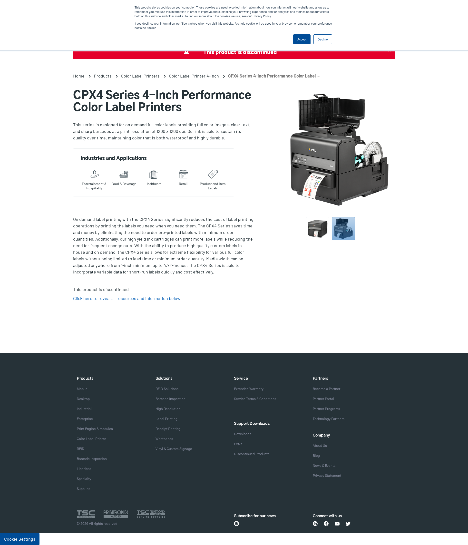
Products (103, 75)
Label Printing (166, 419)
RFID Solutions (167, 389)
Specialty (84, 479)
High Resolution (168, 409)
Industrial (84, 409)
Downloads (242, 434)
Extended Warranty (248, 389)
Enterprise (85, 419)
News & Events (324, 465)
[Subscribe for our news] (236, 523)
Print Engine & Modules (95, 429)
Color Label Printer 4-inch (194, 75)
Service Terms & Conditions (255, 399)
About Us (320, 446)
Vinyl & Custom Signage (174, 449)
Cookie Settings (19, 539)
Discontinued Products (251, 454)
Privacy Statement (327, 475)
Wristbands (164, 439)
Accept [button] (301, 39)
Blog (316, 455)
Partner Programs (326, 409)
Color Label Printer (91, 439)
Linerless (84, 469)
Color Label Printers (140, 75)
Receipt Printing (168, 429)
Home (79, 75)
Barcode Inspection (92, 459)
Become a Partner (326, 389)
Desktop (83, 399)
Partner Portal (323, 399)
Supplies (83, 489)
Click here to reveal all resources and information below (126, 298)
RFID (80, 449)
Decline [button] (323, 39)
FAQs (238, 444)
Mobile (82, 389)
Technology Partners (328, 419)
